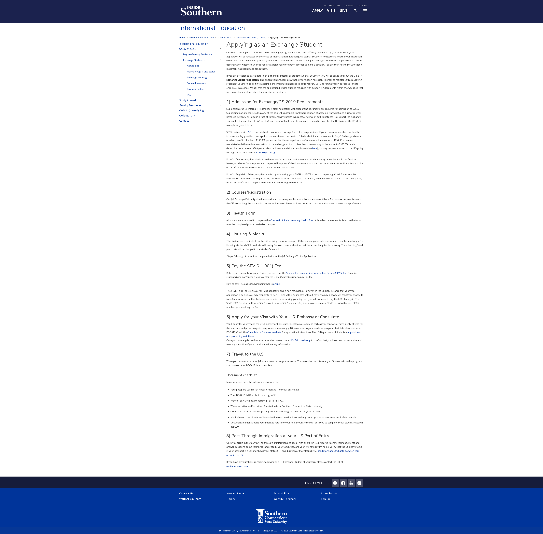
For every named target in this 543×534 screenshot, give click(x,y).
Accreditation (329, 493)
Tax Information (195, 89)
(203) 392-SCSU (270, 530)
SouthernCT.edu (332, 5)
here (314, 148)
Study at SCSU (188, 49)
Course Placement (196, 83)
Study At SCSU (225, 37)
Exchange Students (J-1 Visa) (251, 37)
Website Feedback (285, 499)
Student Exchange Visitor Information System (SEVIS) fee (316, 273)
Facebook (343, 483)
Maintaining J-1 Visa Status (201, 71)
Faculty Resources (190, 105)
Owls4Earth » (187, 115)
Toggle (365, 11)
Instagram (335, 483)
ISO (249, 132)
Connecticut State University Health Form (292, 220)
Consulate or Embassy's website (264, 332)
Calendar (349, 5)
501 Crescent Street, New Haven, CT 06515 (239, 530)
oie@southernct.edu (237, 466)
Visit (331, 10)
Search (355, 11)
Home (182, 37)
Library (230, 499)
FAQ (189, 94)
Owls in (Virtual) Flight (192, 110)
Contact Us (186, 493)
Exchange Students (193, 60)
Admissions (193, 65)
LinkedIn (359, 483)
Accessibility (281, 493)
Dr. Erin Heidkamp (301, 340)
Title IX (325, 499)
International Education (201, 37)
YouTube (351, 483)
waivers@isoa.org (265, 152)
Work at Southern (190, 498)
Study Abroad (187, 100)
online (276, 283)
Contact (184, 120)
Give (343, 10)
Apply (317, 10)
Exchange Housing (197, 77)
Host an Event (235, 493)
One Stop (362, 5)
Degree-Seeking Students (196, 54)
